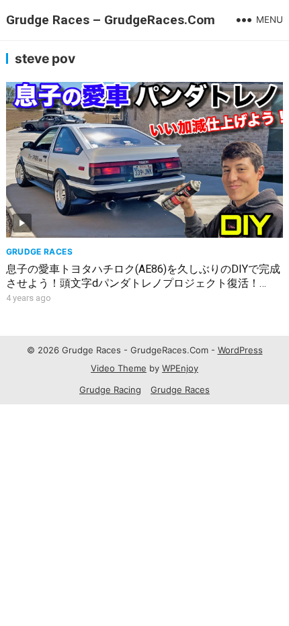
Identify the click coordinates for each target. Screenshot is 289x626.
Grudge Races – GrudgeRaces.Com (110, 20)
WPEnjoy (180, 368)
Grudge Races (39, 252)
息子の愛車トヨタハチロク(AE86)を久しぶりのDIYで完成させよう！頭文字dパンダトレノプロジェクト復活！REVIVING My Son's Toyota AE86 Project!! (143, 283)
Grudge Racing (110, 389)
